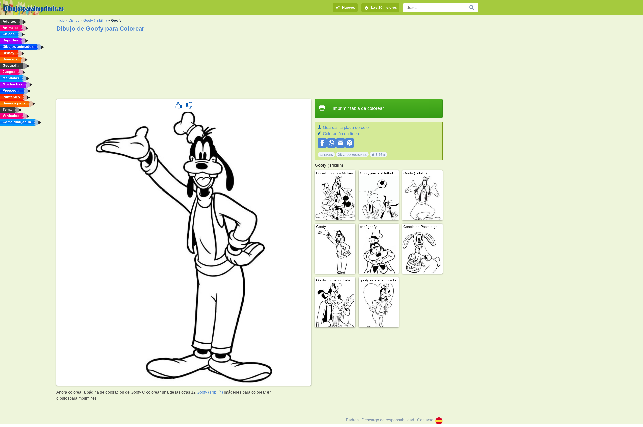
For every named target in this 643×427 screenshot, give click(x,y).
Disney (74, 20)
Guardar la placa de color (346, 127)
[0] (189, 106)
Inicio (60, 20)
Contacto (425, 420)
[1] (178, 106)
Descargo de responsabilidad (388, 420)
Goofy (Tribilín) (95, 20)
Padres (352, 420)
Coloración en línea (341, 133)
